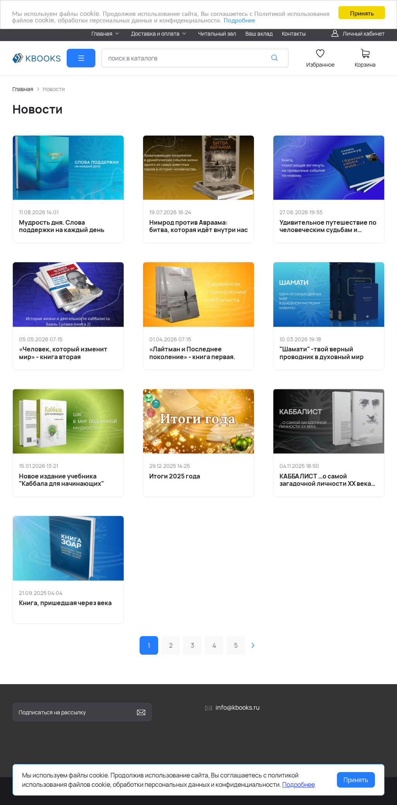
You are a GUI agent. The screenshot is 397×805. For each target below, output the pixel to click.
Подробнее (239, 19)
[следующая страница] (252, 645)
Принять (362, 12)
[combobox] (195, 58)
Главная (22, 89)
